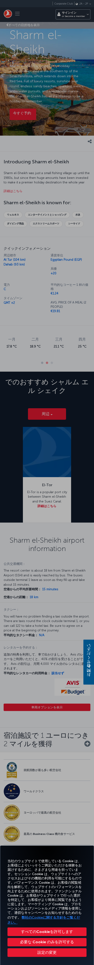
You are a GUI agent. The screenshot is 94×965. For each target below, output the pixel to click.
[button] (47, 952)
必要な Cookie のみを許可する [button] (47, 942)
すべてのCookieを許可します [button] (47, 931)
